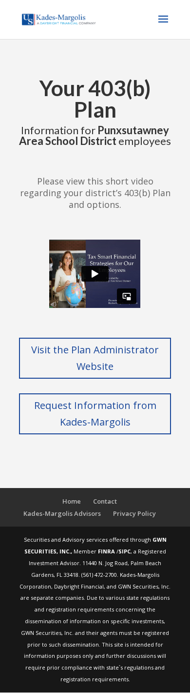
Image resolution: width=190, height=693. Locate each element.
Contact (105, 501)
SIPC (124, 551)
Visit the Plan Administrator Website (95, 358)
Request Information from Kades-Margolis (95, 413)
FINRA (107, 551)
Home (71, 501)
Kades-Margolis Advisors (62, 513)
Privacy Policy (134, 513)
